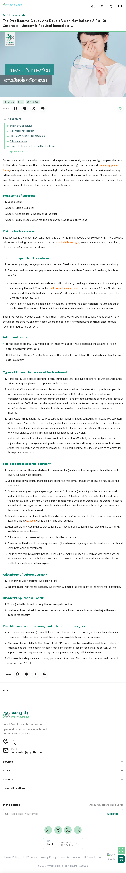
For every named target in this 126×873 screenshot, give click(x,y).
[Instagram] (78, 830)
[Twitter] (68, 830)
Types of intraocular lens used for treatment (32, 146)
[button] (13, 7)
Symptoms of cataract (21, 126)
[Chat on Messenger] (121, 850)
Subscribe (112, 813)
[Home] (4, 14)
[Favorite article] (120, 108)
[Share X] (33, 108)
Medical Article (17, 14)
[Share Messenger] (24, 108)
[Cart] (121, 859)
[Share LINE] (42, 108)
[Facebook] (48, 830)
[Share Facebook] (15, 108)
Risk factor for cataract (22, 131)
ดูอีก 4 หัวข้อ (16, 151)
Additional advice (18, 141)
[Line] (58, 830)
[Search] (111, 6)
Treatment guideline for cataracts (27, 136)
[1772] (92, 6)
